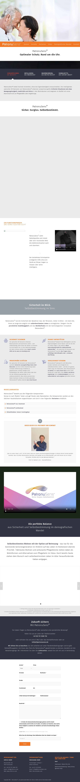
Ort (34, 688)
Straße (21, 680)
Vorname (21, 672)
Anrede (21, 665)
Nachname (43, 672)
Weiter (78, 586)
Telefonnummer (44, 695)
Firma (34, 665)
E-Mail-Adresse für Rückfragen (27, 695)
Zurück (1, 586)
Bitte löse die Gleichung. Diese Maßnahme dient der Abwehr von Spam (38, 735)
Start (56, 761)
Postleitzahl (22, 688)
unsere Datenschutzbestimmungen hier (36, 731)
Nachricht (22, 703)
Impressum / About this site (62, 764)
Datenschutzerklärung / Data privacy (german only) (65, 767)
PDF (52, 610)
